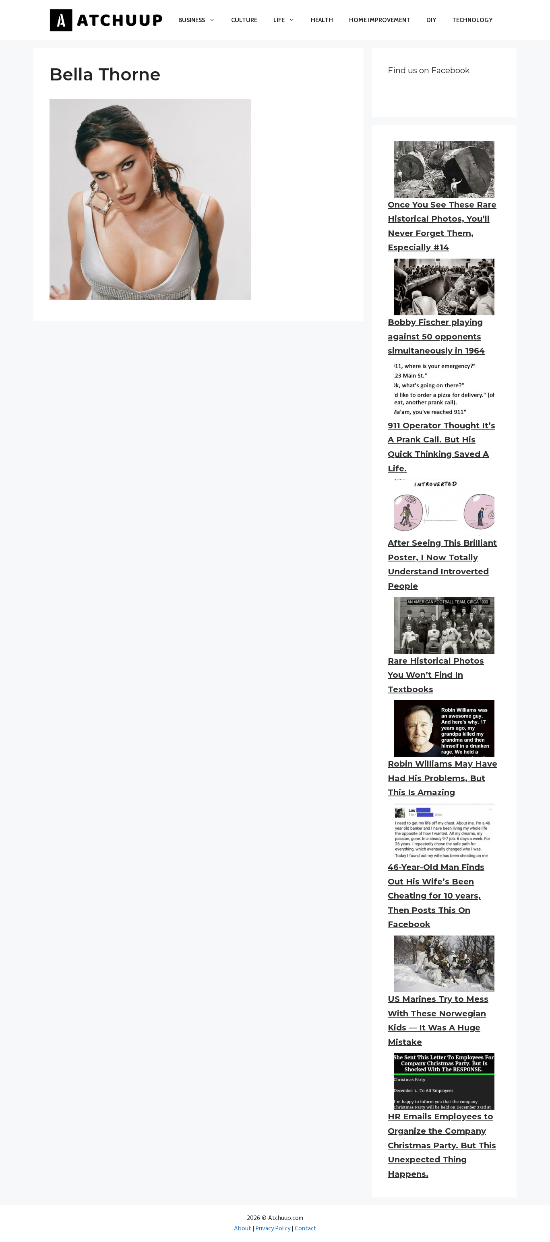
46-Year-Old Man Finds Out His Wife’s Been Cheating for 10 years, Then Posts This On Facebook (436, 895)
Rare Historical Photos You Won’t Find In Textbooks (436, 675)
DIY (431, 20)
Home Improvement (379, 20)
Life (279, 20)
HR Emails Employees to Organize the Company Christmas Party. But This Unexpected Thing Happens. (442, 1145)
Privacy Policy (273, 1229)
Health (322, 20)
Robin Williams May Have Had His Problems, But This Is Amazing (442, 778)
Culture (244, 20)
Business (191, 20)
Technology (472, 20)
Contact (305, 1229)
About (242, 1229)
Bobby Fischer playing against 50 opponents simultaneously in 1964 (436, 336)
